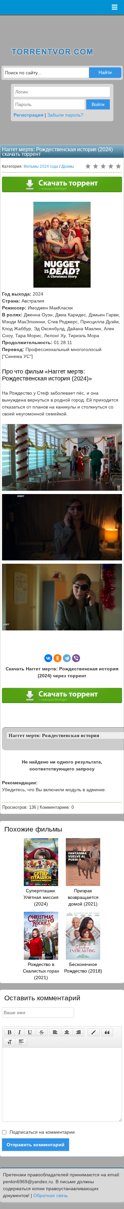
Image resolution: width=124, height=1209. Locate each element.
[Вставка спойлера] (21, 1042)
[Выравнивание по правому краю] (78, 1032)
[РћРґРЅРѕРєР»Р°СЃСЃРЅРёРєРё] (58, 658)
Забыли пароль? (65, 115)
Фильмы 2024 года (40, 166)
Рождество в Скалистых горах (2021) (41, 971)
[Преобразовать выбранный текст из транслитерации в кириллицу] (10, 1042)
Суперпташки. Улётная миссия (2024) (41, 897)
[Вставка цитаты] (107, 1032)
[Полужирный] (9, 1032)
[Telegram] (67, 658)
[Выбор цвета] (94, 1032)
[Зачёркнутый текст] (42, 1032)
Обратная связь (50, 1195)
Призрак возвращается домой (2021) (83, 897)
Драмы (67, 166)
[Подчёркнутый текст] (30, 1032)
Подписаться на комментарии (41, 1132)
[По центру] (67, 1032)
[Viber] (76, 658)
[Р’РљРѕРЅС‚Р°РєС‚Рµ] (48, 658)
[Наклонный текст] (19, 1032)
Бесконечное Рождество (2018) (83, 968)
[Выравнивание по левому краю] (55, 1032)
